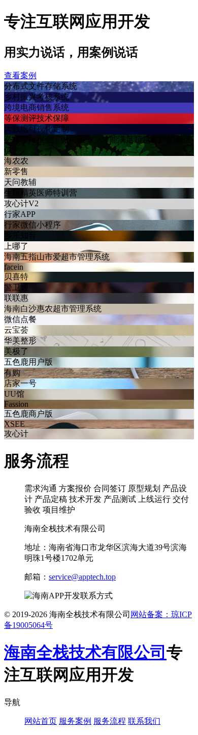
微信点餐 (20, 319)
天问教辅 (20, 182)
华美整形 (20, 340)
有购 (12, 372)
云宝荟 (16, 330)
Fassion (16, 404)
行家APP (20, 214)
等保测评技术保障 (36, 118)
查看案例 (20, 75)
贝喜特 (16, 276)
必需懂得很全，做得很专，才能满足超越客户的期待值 (97, 144)
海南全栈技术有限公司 (85, 652)
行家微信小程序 (32, 224)
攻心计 (16, 433)
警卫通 (16, 287)
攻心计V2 (21, 203)
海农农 (16, 160)
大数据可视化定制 (36, 128)
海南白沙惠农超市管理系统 (53, 308)
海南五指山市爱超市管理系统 (57, 256)
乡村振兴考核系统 (36, 96)
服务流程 (109, 721)
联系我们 (144, 721)
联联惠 (16, 298)
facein (13, 267)
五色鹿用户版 (28, 362)
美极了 (16, 351)
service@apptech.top (82, 576)
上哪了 (16, 246)
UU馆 (14, 394)
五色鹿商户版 (28, 413)
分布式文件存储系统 (40, 86)
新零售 (16, 171)
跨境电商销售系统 (36, 107)
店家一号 (20, 383)
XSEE (14, 424)
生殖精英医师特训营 (40, 192)
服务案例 (75, 721)
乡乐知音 (20, 235)
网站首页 (40, 721)
